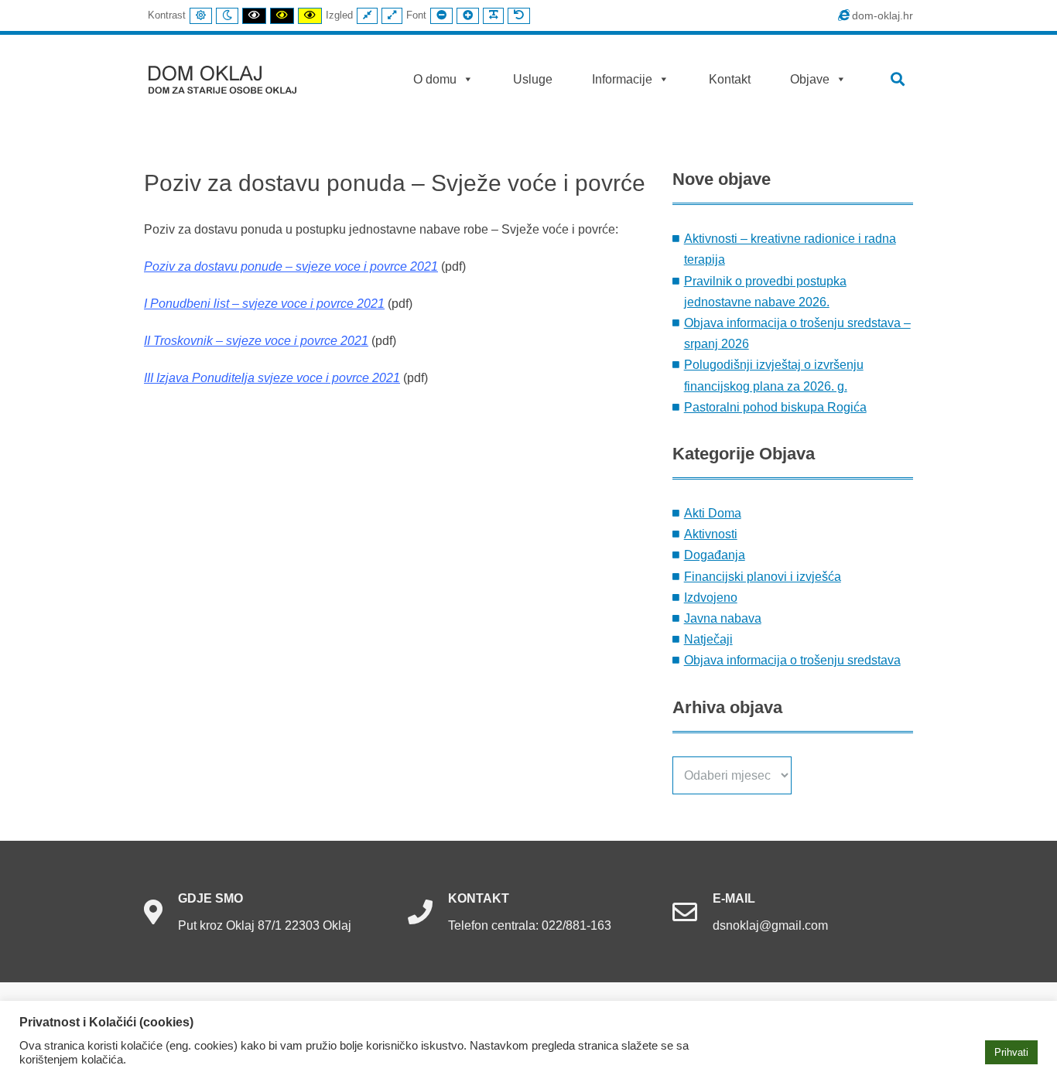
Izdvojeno (710, 597)
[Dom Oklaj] (232, 76)
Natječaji (708, 639)
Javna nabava (722, 618)
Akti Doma (712, 513)
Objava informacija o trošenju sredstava (792, 660)
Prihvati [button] (1011, 1052)
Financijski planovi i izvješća (762, 576)
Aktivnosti (710, 534)
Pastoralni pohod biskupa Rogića (775, 407)
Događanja (714, 555)
